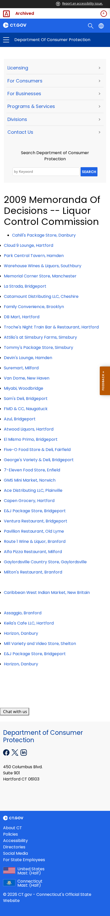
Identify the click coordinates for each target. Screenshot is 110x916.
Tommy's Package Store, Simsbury (38, 347)
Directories (14, 847)
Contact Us (20, 132)
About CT (12, 828)
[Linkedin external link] (23, 752)
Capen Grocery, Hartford (29, 501)
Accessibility (15, 841)
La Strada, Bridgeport (25, 286)
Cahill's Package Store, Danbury (44, 235)
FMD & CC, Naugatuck (26, 409)
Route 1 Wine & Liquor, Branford (34, 541)
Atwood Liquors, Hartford (28, 429)
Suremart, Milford (21, 368)
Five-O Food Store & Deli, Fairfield (37, 450)
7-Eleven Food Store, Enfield (32, 470)
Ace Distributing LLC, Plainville (33, 490)
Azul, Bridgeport (20, 419)
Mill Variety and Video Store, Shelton (40, 643)
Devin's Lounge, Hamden (28, 358)
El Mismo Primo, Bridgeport (31, 439)
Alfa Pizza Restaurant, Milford (33, 552)
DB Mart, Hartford (21, 317)
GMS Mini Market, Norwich (30, 480)
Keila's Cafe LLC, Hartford (29, 623)
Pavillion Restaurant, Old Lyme (34, 531)
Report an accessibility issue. (82, 3)
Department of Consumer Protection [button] (30, 40)
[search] (91, 25)
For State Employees (24, 860)
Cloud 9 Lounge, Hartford (28, 245)
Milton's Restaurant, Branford (33, 572)
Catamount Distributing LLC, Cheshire (41, 296)
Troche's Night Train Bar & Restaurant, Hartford (51, 327)
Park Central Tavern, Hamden (34, 256)
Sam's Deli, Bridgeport (26, 398)
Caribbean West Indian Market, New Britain (47, 592)
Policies (10, 834)
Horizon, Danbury (21, 633)
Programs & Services (31, 106)
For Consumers (24, 81)
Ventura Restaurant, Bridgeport (35, 521)
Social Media (15, 853)
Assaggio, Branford (22, 613)
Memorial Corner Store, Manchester (40, 276)
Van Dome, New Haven (26, 378)
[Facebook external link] (6, 752)
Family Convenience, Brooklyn (34, 307)
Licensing (17, 68)
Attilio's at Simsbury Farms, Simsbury (40, 337)
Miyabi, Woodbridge (23, 388)
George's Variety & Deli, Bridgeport (39, 460)
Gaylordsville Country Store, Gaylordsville (45, 562)
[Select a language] (101, 25)
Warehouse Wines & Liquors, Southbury (42, 266)
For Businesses (24, 93)
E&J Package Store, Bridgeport (35, 511)
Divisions (17, 119)
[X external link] (15, 752)
